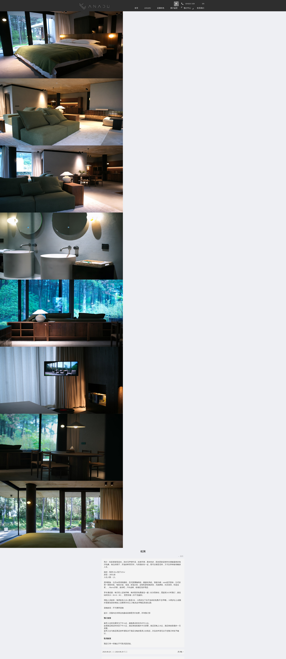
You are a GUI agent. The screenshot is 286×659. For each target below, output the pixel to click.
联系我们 (200, 8)
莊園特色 (160, 8)
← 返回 (180, 556)
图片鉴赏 (174, 8)
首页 (136, 8)
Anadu (147, 8)
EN (203, 4)
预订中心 (187, 8)
